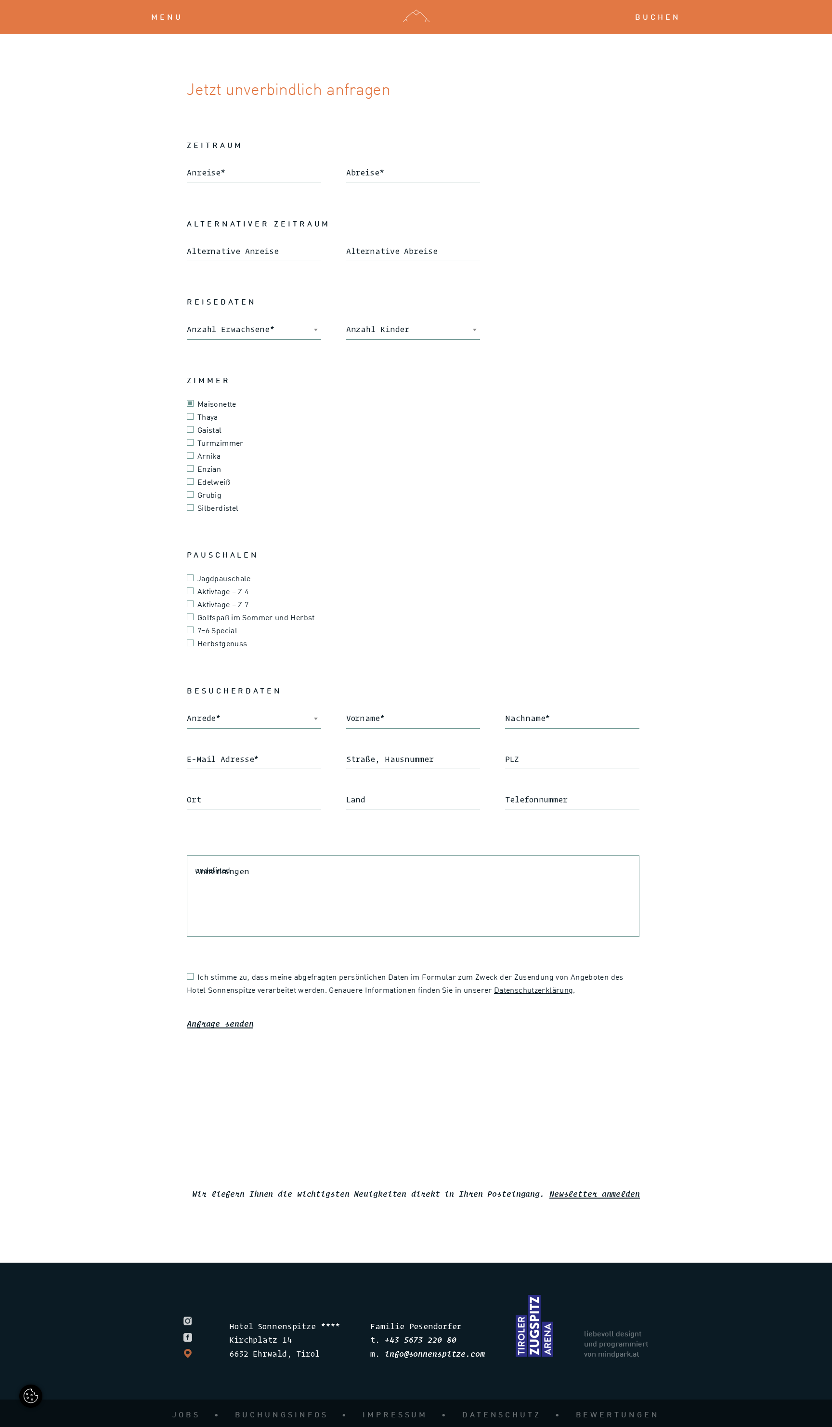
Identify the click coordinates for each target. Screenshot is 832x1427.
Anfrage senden (220, 1023)
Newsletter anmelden (594, 1193)
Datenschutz (501, 1414)
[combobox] (254, 329)
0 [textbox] (348, 329)
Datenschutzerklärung (533, 990)
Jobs (186, 1414)
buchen (658, 17)
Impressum (395, 1414)
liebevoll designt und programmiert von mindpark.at (616, 1343)
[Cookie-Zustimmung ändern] (30, 1396)
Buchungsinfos (281, 1414)
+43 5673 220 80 (420, 1339)
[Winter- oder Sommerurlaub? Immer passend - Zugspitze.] (190, 1319)
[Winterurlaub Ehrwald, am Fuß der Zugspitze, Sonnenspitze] (534, 1353)
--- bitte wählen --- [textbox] (221, 718)
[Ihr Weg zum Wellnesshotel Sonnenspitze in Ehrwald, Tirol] (190, 1352)
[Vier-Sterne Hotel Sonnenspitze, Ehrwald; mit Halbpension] (190, 1335)
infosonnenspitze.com (435, 1353)
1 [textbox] (189, 329)
